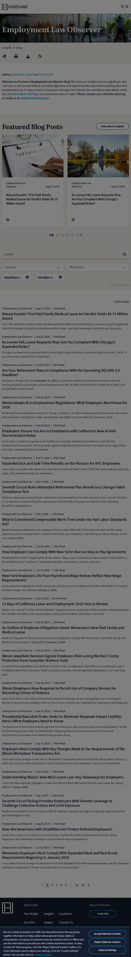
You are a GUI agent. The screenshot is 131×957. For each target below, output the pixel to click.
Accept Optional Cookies (107, 934)
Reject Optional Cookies (107, 942)
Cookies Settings (107, 950)
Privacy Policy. (43, 954)
